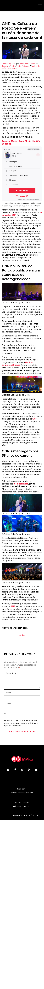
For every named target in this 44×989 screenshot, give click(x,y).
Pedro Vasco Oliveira (27, 64)
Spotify (36, 141)
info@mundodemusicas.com (22, 792)
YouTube (6, 143)
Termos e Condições (22, 802)
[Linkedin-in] (35, 769)
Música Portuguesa (23, 66)
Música (12, 66)
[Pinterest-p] (28, 769)
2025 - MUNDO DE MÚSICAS (22, 815)
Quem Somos (22, 789)
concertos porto (12, 68)
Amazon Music (9, 141)
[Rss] (8, 769)
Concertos (5, 66)
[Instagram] (22, 769)
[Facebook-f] (15, 769)
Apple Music (25, 141)
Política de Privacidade (22, 806)
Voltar (22, 634)
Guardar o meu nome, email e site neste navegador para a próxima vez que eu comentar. (21, 723)
